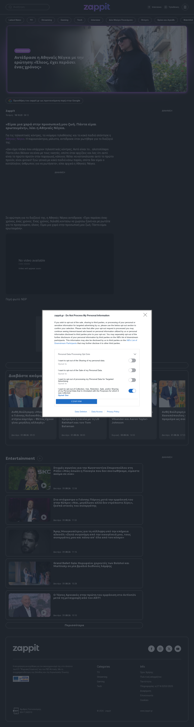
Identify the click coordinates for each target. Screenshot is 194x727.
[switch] (132, 360)
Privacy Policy (113, 411)
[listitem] (97, 354)
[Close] (146, 315)
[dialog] (97, 363)
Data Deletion (81, 411)
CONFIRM (76, 401)
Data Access (97, 411)
